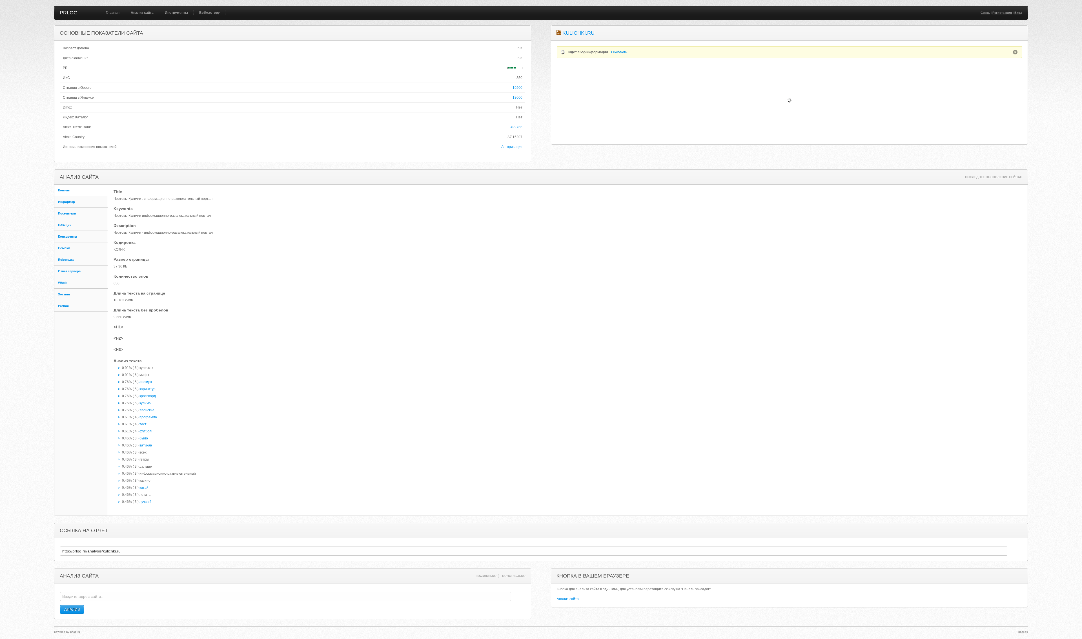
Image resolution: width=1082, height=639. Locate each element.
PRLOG (68, 13)
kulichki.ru (578, 33)
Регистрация (1002, 12)
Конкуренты (67, 236)
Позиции (65, 225)
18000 (517, 98)
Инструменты (176, 13)
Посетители (67, 213)
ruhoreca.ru (514, 576)
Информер (66, 202)
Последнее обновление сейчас (993, 177)
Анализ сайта (142, 13)
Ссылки (64, 248)
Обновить (619, 52)
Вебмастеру (209, 13)
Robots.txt (66, 259)
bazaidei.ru (486, 576)
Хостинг (64, 294)
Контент (64, 190)
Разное (63, 306)
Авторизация (511, 147)
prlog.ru (75, 631)
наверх (1023, 631)
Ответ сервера (69, 271)
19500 (517, 88)
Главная (112, 13)
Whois (62, 282)
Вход (1018, 12)
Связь (985, 12)
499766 (516, 127)
